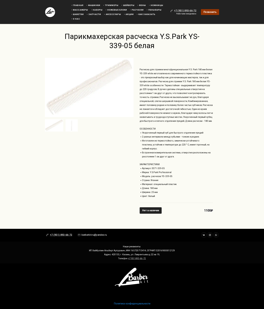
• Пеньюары (154, 10)
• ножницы (156, 5)
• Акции (129, 14)
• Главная (77, 5)
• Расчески (137, 10)
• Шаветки (77, 14)
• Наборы (97, 10)
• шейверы (127, 5)
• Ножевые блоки (116, 10)
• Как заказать (146, 14)
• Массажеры (79, 10)
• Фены (142, 5)
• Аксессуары (112, 14)
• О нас (75, 19)
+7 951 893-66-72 (137, 258)
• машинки (93, 5)
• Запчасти (94, 14)
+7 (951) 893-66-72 (185, 10)
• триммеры (110, 5)
